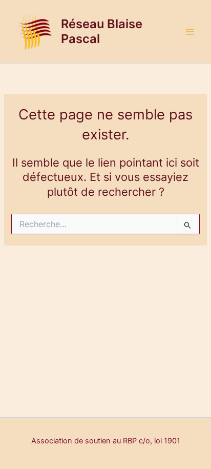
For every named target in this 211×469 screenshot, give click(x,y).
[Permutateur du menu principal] (190, 32)
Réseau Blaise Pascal (101, 31)
